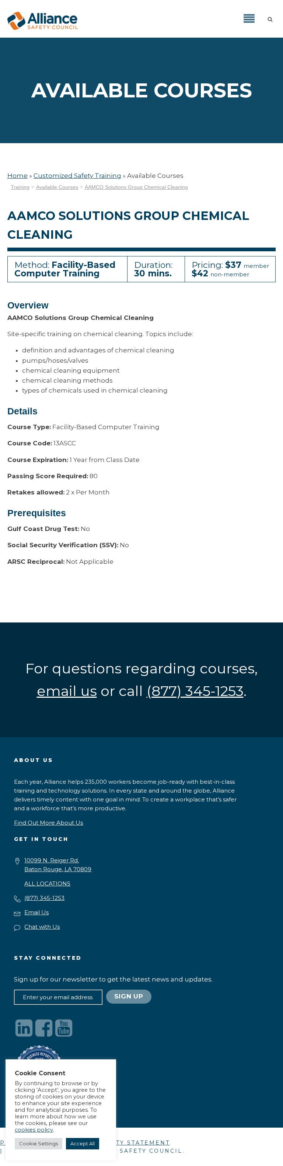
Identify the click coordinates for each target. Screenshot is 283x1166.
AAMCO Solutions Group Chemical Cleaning (136, 187)
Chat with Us (42, 926)
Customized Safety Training (77, 175)
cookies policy (34, 1130)
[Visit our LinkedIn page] (24, 1028)
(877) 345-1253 (44, 897)
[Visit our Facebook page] (44, 1028)
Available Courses (57, 187)
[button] (272, 19)
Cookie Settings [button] (38, 1143)
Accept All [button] (82, 1143)
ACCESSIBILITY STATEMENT (120, 1142)
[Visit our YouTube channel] (64, 1028)
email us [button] (67, 691)
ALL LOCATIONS (47, 883)
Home (17, 175)
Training (20, 187)
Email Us (36, 912)
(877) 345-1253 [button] (195, 691)
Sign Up (128, 996)
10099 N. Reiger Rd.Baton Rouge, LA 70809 (57, 865)
